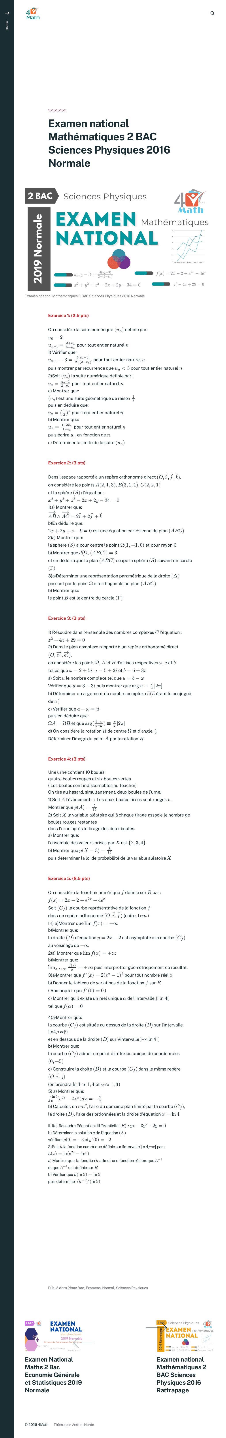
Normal (108, 1288)
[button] (7, 719)
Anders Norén (83, 1425)
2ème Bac (76, 1288)
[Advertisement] (120, 77)
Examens (93, 1288)
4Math (43, 1425)
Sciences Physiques (132, 1288)
